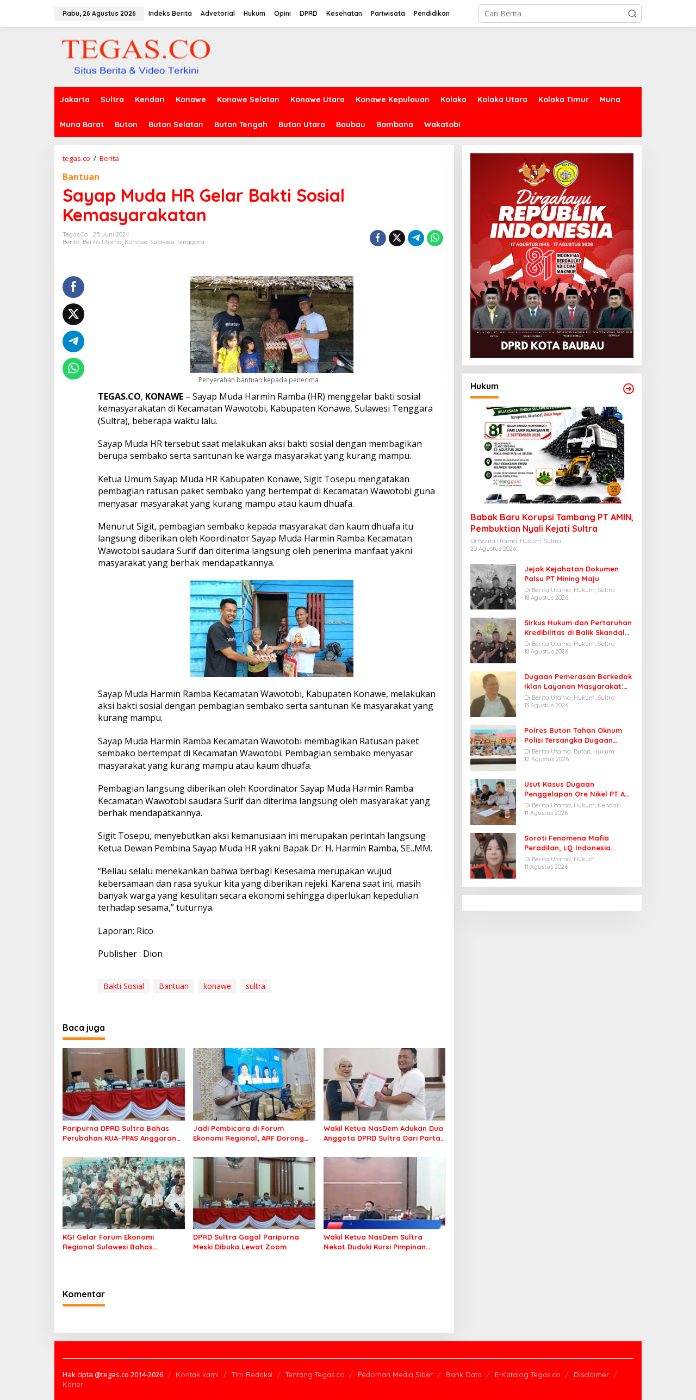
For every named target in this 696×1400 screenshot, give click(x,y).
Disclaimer (591, 1374)
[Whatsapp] (435, 238)
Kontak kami (197, 1374)
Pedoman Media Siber (395, 1374)
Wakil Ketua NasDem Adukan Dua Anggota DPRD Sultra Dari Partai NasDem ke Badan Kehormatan (383, 1133)
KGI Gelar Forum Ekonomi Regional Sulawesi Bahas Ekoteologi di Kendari (108, 1242)
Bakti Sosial (123, 986)
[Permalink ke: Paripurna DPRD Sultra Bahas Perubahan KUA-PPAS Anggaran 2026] (124, 1083)
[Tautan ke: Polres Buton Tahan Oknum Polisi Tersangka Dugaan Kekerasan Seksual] (493, 747)
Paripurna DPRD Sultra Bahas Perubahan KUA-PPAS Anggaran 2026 (119, 1133)
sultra (255, 986)
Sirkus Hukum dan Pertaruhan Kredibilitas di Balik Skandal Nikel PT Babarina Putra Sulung (578, 627)
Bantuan (81, 177)
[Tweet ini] (397, 238)
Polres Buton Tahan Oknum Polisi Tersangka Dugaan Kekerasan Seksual (573, 735)
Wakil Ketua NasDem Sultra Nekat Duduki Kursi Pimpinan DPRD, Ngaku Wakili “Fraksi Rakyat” (375, 1242)
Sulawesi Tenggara (177, 242)
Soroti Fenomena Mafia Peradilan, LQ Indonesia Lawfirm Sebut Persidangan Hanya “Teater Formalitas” (574, 843)
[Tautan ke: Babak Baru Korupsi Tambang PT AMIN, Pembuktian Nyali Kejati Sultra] (551, 455)
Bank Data (464, 1374)
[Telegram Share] (416, 238)
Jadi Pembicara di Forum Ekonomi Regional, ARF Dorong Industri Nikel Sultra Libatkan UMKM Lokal (248, 1133)
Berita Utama (102, 242)
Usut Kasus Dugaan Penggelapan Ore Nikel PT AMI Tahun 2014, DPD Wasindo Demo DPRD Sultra (578, 789)
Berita (71, 242)
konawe (217, 986)
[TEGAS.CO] (135, 56)
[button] (632, 13)
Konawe (136, 242)
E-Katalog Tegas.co (528, 1374)
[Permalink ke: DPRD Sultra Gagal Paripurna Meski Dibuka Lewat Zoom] (254, 1192)
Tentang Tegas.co (315, 1374)
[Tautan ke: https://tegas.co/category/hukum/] (628, 388)
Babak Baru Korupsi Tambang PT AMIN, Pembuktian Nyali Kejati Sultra (551, 523)
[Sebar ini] (378, 238)
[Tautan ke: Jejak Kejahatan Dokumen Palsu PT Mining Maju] (493, 586)
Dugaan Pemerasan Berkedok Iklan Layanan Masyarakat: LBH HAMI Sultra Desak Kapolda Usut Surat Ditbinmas (578, 681)
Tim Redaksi (252, 1374)
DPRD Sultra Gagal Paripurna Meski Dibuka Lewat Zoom (246, 1242)
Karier (73, 1384)
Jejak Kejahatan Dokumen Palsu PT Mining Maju (571, 573)
